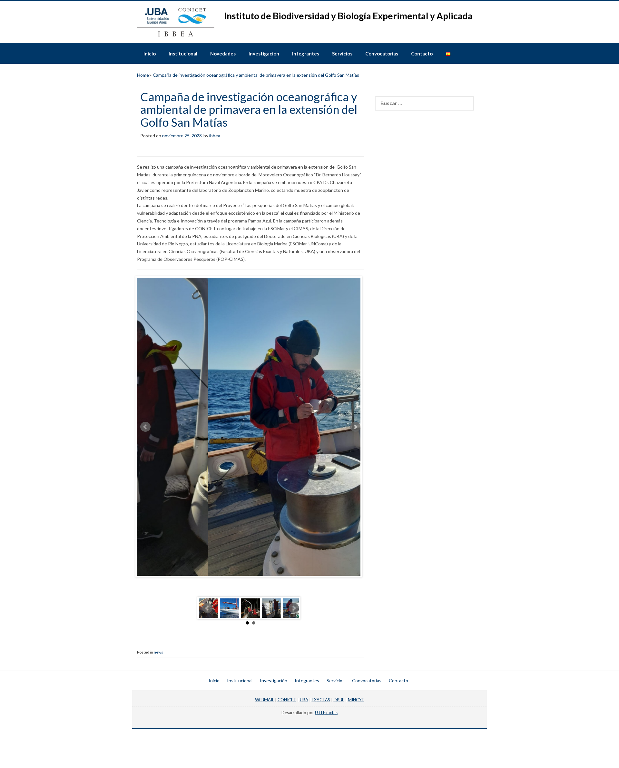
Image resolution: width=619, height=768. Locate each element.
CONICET (287, 699)
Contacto (422, 53)
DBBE (339, 699)
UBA (304, 699)
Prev (145, 427)
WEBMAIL (264, 699)
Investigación (264, 53)
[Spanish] (448, 53)
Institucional (183, 53)
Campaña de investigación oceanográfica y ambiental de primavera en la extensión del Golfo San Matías (248, 109)
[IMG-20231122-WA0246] (229, 608)
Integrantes (305, 53)
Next (355, 427)
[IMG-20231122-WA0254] (271, 608)
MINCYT (356, 699)
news (158, 652)
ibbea (214, 135)
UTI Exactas (326, 712)
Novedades (223, 53)
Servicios (342, 53)
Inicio (149, 53)
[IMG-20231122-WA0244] (250, 608)
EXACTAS (321, 699)
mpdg (309, 718)
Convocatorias (381, 53)
